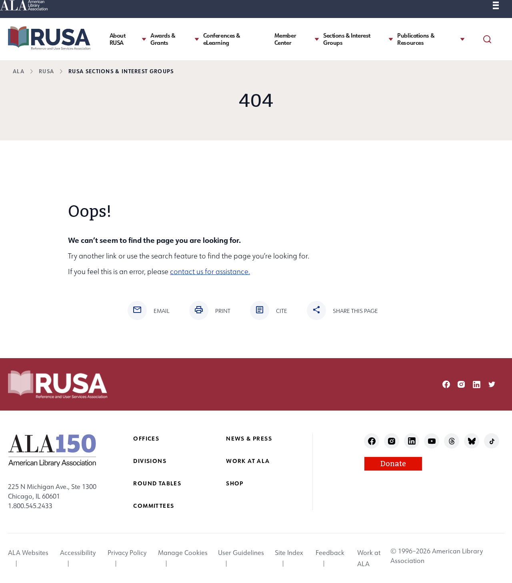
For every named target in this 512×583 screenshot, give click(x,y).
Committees (153, 505)
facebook (446, 384)
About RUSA (118, 39)
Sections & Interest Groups (346, 39)
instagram (461, 384)
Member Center (285, 39)
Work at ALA (248, 461)
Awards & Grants (163, 39)
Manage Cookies (183, 553)
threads (452, 441)
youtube (432, 441)
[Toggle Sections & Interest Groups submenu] (391, 39)
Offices (146, 438)
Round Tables (157, 483)
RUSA (46, 71)
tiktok (492, 441)
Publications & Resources (415, 39)
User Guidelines (241, 553)
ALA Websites (28, 553)
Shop (235, 483)
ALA (18, 71)
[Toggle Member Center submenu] (317, 39)
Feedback (330, 553)
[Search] (487, 39)
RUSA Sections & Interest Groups (121, 71)
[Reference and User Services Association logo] (49, 38)
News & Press (249, 438)
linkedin (476, 384)
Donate (393, 463)
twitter (492, 384)
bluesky (472, 441)
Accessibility (78, 553)
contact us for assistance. (210, 271)
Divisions (149, 461)
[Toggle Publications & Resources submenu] (462, 39)
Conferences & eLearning (221, 39)
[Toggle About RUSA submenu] (144, 39)
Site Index (289, 553)
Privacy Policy (127, 553)
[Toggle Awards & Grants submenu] (197, 39)
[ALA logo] (52, 450)
